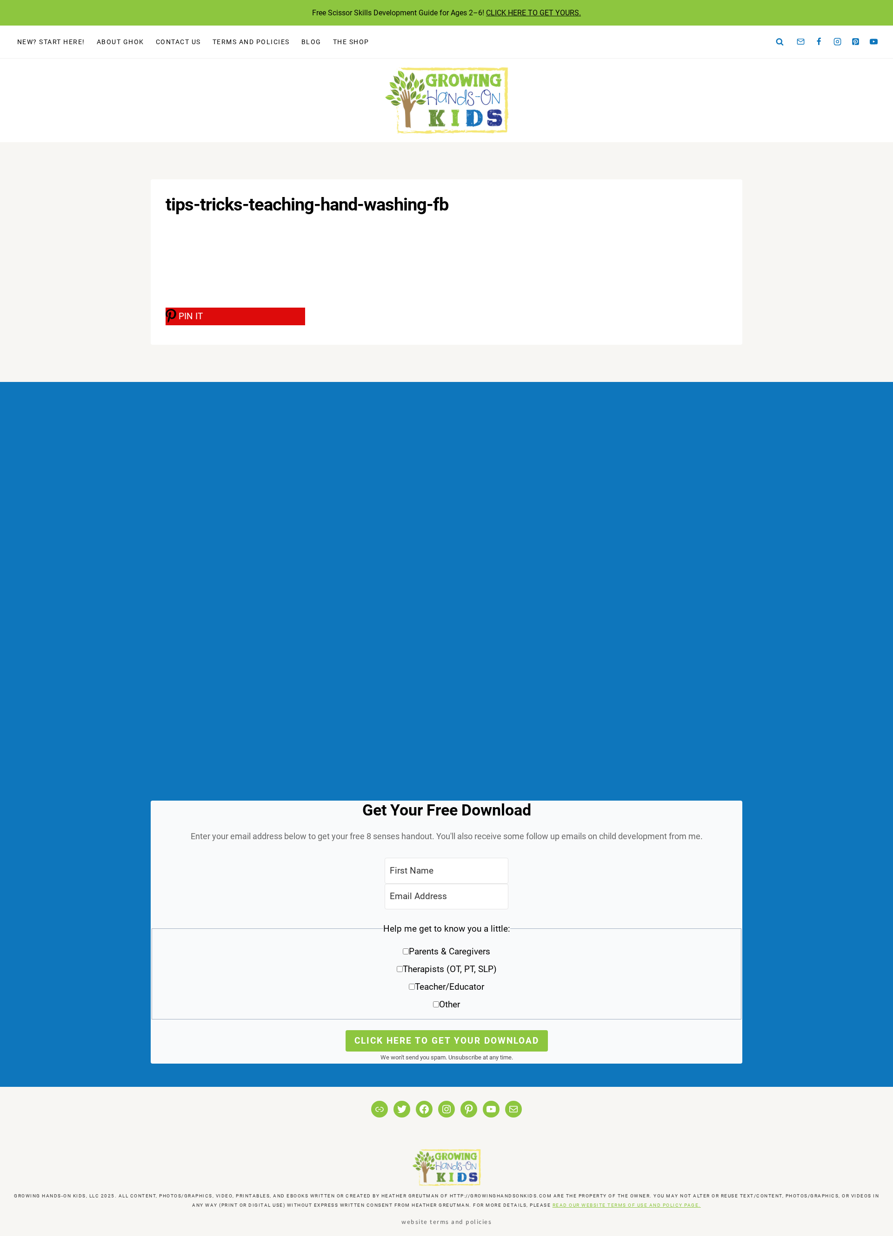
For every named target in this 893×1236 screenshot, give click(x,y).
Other (449, 1004)
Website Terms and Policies (446, 1221)
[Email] (801, 42)
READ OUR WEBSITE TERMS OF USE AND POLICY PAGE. (627, 1205)
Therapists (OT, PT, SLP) (450, 969)
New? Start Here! (51, 42)
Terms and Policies (251, 42)
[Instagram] (837, 42)
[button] (446, 970)
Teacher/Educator (449, 986)
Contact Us (178, 42)
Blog (311, 42)
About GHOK (120, 42)
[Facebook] (819, 42)
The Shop (351, 42)
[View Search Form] (780, 41)
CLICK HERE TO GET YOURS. (533, 12)
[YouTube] (874, 42)
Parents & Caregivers (449, 951)
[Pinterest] (856, 42)
